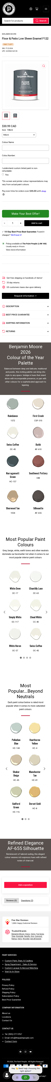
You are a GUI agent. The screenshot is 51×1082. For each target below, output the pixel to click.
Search (42, 21)
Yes (7, 175)
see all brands (35, 939)
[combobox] (25, 21)
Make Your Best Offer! (26, 213)
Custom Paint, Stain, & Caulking (19, 961)
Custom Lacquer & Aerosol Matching (21, 968)
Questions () (27, 900)
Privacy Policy (8, 985)
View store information (16, 250)
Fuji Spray (40, 934)
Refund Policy (8, 989)
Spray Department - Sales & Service (21, 964)
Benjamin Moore (9, 34)
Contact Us (7, 1020)
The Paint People (20, 1062)
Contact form (11, 1041)
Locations (6, 1017)
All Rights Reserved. (36, 1062)
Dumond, (38, 936)
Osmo (33, 934)
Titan (13, 936)
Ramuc (14, 939)
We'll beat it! (16, 235)
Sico (32, 936)
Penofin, (27, 936)
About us (6, 1013)
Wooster (26, 939)
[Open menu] (46, 9)
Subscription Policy (10, 996)
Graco (27, 934)
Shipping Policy (8, 992)
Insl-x (20, 939)
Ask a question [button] (25, 885)
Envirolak (19, 936)
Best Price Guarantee (11, 1000)
